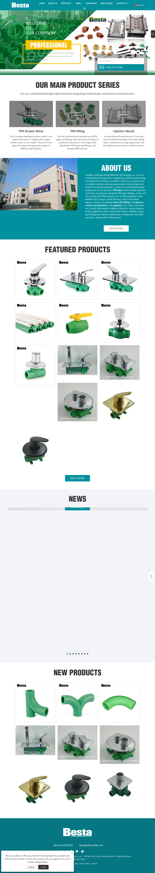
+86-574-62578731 (63, 845)
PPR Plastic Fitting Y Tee (35, 719)
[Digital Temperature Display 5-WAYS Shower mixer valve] (77, 402)
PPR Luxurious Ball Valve (119, 339)
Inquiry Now (114, 67)
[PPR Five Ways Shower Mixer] (120, 279)
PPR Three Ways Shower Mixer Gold (119, 423)
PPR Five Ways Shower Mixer (119, 296)
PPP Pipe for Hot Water (35, 339)
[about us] (39, 184)
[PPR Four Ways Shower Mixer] (77, 279)
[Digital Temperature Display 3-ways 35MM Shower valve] (120, 784)
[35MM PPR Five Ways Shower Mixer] (120, 362)
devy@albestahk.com (91, 845)
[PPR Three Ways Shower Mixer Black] (35, 449)
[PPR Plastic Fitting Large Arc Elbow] (120, 702)
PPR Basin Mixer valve (77, 372)
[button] (77, 70)
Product (94, 863)
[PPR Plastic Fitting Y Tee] (35, 702)
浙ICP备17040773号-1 (77, 859)
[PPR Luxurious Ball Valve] (120, 322)
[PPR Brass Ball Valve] (77, 322)
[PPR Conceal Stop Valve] (35, 365)
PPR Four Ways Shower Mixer (77, 296)
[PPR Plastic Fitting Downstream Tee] (77, 702)
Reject (31, 867)
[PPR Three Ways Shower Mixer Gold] (120, 404)
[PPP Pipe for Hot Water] (35, 322)
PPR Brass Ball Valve (77, 339)
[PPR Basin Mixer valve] (77, 360)
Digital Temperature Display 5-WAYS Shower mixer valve (77, 418)
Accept (43, 867)
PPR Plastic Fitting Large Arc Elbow (119, 719)
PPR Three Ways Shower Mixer (35, 296)
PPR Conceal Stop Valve (35, 382)
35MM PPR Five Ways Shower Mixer (119, 377)
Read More (116, 228)
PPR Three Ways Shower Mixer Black (35, 466)
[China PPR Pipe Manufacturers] (77, 42)
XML (76, 863)
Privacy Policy (84, 863)
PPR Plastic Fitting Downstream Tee (77, 719)
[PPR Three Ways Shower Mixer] (35, 279)
